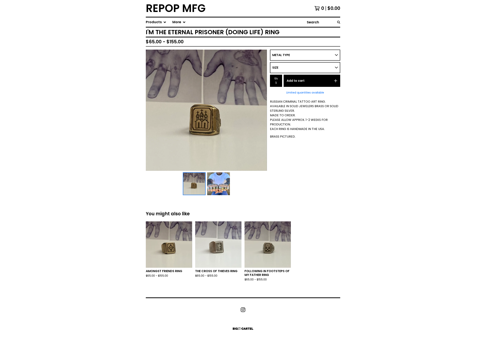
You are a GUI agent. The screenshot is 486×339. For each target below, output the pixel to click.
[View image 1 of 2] (194, 183)
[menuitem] (156, 22)
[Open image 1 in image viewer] (206, 110)
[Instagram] (243, 310)
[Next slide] (262, 110)
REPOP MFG (176, 8)
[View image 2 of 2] (218, 183)
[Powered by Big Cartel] (243, 328)
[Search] (339, 22)
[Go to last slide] (151, 110)
